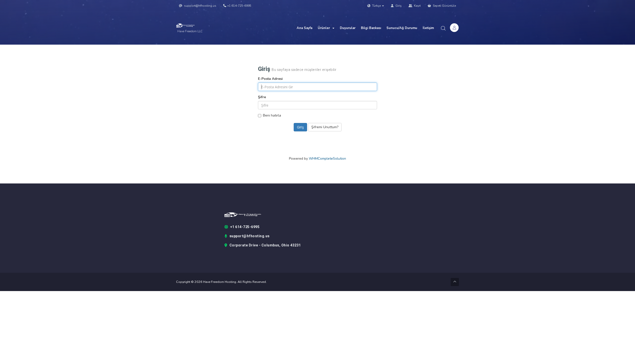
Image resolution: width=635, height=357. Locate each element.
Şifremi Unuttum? (324, 127)
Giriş (398, 6)
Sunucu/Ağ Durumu (401, 28)
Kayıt (417, 6)
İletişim (428, 28)
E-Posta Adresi (270, 78)
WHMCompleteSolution (327, 158)
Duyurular (347, 28)
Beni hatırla (272, 115)
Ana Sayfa (304, 28)
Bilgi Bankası (371, 28)
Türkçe (376, 6)
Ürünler (325, 28)
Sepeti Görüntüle (444, 6)
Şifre (262, 97)
